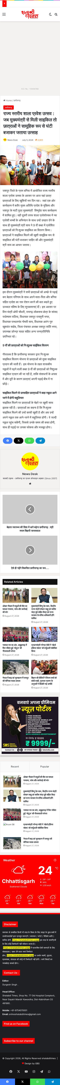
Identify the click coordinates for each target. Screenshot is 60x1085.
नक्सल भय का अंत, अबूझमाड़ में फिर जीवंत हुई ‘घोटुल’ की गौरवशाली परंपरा (15, 647)
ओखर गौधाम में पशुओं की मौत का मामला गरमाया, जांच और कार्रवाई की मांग (15, 609)
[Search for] (56, 15)
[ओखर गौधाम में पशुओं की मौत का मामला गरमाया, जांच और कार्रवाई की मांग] (16, 595)
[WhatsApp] (29, 441)
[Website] (30, 484)
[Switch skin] (50, 15)
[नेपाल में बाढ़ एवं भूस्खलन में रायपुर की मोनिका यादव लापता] (16, 667)
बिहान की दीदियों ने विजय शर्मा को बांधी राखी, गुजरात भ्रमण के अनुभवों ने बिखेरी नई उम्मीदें (44, 680)
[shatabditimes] (30, 14)
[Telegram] (40, 441)
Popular (44, 766)
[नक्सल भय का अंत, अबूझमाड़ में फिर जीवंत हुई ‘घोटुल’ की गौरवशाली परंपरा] (16, 634)
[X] (18, 441)
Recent (15, 766)
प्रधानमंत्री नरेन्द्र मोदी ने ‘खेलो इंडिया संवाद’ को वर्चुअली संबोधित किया (44, 647)
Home (8, 100)
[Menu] (4, 15)
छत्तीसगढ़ (17, 100)
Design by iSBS (32, 1063)
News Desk (13, 140)
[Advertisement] (30, 53)
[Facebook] (7, 441)
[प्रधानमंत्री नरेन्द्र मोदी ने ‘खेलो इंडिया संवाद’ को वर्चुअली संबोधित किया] (44, 634)
